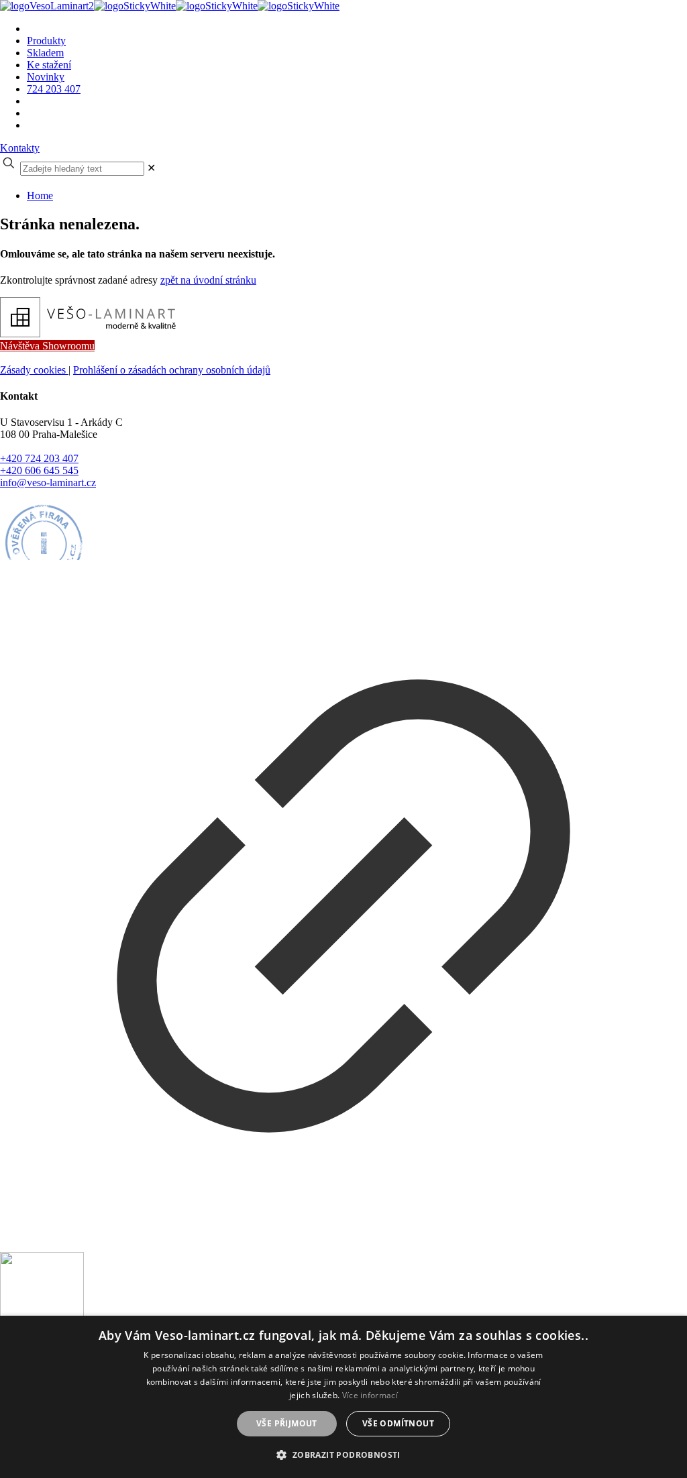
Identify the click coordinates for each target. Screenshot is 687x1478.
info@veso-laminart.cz (48, 482)
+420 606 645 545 (39, 470)
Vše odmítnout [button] (398, 1423)
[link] (151, 168)
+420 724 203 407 (39, 458)
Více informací (370, 1395)
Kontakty (20, 148)
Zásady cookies (34, 370)
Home (40, 195)
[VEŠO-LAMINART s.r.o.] (169, 5)
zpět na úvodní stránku (208, 280)
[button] (343, 1454)
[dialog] (343, 1397)
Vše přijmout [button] (286, 1423)
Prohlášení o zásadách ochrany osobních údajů (171, 370)
